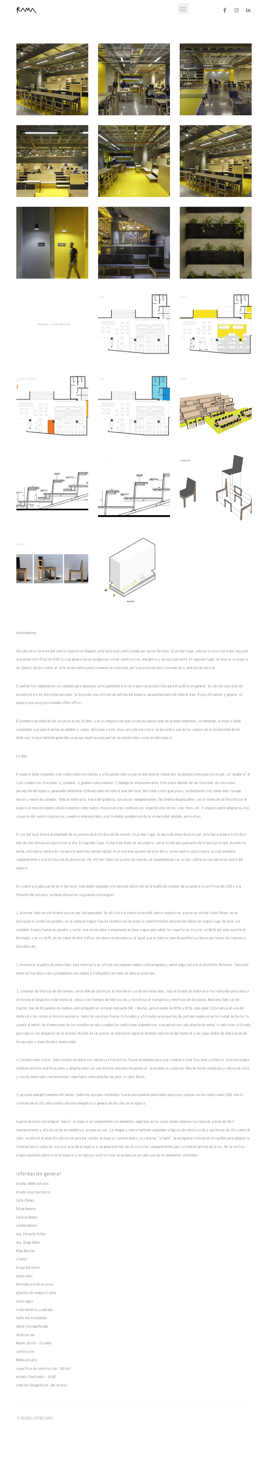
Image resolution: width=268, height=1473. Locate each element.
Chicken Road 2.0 (134, 1457)
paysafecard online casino (134, 1439)
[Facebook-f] (225, 10)
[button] (183, 8)
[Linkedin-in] (248, 10)
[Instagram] (237, 10)
